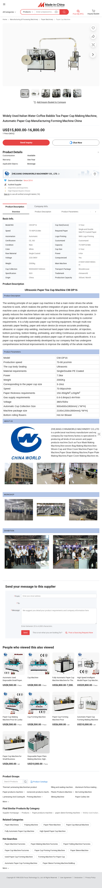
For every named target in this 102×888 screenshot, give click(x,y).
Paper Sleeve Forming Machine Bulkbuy (59, 863)
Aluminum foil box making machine (87, 787)
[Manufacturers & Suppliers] (51, 4)
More (5, 868)
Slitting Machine (57, 796)
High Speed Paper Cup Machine (52, 831)
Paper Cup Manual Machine (77, 824)
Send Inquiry (26, 142)
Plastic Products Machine (61, 792)
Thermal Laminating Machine (15, 787)
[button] (91, 211)
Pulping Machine (31, 824)
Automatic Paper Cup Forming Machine (21, 863)
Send (25, 632)
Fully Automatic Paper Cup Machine (19, 831)
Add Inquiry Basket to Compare (51, 102)
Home (5, 19)
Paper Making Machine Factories (44, 844)
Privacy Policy (90, 877)
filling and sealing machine (62, 787)
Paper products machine (13, 792)
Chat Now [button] (77, 142)
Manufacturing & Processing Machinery (24, 19)
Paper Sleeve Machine (79, 850)
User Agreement (66, 877)
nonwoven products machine (39, 792)
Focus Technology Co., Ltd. (33, 877)
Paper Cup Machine (63, 19)
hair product (32, 787)
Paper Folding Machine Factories (76, 844)
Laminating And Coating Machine (15, 796)
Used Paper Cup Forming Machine (19, 856)
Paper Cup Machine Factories (17, 850)
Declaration (78, 877)
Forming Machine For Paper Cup (51, 856)
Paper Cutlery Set (82, 796)
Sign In (7, 194)
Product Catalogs (40, 781)
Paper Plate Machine (52, 824)
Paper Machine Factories (15, 844)
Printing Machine (34, 796)
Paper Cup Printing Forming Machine (50, 850)
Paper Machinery (47, 19)
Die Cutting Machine (83, 792)
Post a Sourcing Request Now (79, 632)
